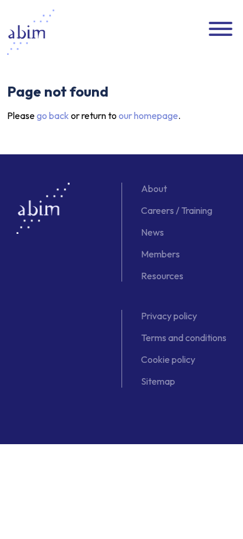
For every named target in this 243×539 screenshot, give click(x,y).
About (154, 188)
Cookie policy (168, 359)
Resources (162, 276)
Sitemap (158, 381)
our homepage (148, 115)
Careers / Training (176, 210)
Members (160, 254)
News (152, 232)
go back (53, 115)
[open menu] (220, 29)
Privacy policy (169, 316)
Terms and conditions (183, 337)
